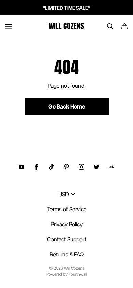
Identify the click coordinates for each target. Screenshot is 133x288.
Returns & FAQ (67, 254)
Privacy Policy (67, 224)
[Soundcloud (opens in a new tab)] (111, 167)
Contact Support (66, 239)
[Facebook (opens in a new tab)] (36, 167)
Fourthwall (78, 274)
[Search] (110, 26)
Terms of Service (67, 209)
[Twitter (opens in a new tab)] (96, 167)
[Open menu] (8, 26)
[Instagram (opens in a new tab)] (81, 167)
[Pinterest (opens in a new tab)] (66, 167)
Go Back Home (66, 106)
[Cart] (124, 26)
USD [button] (63, 194)
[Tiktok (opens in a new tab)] (51, 167)
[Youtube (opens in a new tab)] (21, 167)
